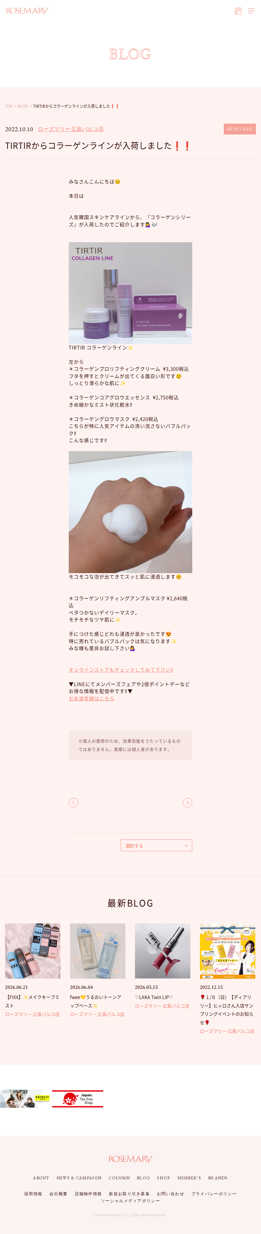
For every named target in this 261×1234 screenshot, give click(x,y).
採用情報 (33, 1193)
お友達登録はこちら (92, 698)
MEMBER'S (189, 1178)
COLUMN (119, 1178)
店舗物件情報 (88, 1193)
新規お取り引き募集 (129, 1193)
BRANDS (218, 1178)
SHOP (163, 1178)
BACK (73, 802)
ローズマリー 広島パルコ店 (71, 129)
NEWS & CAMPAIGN (79, 1178)
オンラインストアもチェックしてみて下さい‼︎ (121, 669)
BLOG (143, 1178)
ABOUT (41, 1178)
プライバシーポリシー (214, 1193)
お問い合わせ (170, 1193)
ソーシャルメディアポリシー (130, 1200)
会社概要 (58, 1193)
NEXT (187, 802)
